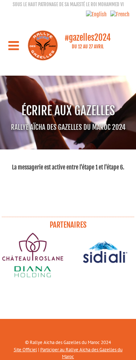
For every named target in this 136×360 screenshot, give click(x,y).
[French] (118, 14)
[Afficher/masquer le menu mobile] (14, 45)
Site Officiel (25, 350)
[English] (94, 14)
